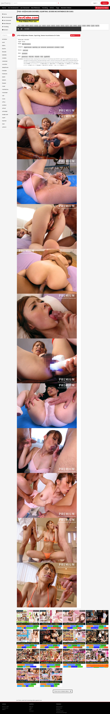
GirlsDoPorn (59, 708)
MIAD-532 (75, 647)
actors (52, 8)
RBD (87, 647)
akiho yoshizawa (22, 626)
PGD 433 (31, 56)
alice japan (31, 686)
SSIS (71, 26)
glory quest (52, 666)
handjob (101, 626)
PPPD (75, 26)
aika (65, 665)
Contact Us (5, 708)
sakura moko (50, 684)
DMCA (3, 709)
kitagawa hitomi (29, 665)
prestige (28, 666)
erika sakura (26, 44)
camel (65, 647)
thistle (65, 645)
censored (43, 47)
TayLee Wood (59, 711)
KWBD (52, 686)
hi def (62, 47)
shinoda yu (27, 684)
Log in (30, 708)
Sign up (105, 3)
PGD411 (79, 628)
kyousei (65, 628)
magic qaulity (33, 666)
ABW (22, 26)
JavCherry (5, 3)
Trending (45, 8)
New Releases (35, 8)
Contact (31, 711)
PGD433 (37, 56)
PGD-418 (106, 628)
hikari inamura (51, 665)
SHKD (58, 26)
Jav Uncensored (13, 8)
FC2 (19, 26)
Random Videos (66, 8)
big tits (23, 686)
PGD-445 (56, 647)
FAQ (30, 709)
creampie (66, 666)
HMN (27, 26)
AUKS (48, 26)
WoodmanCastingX (61, 712)
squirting (34, 47)
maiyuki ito (43, 684)
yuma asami (30, 626)
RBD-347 (106, 647)
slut (22, 628)
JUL (40, 26)
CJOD (92, 26)
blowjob (42, 686)
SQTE (67, 26)
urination (57, 47)
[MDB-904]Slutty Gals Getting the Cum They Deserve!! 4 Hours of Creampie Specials (74, 663)
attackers (91, 647)
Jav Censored (24, 8)
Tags (57, 8)
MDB (70, 666)
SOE (25, 628)
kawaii (55, 686)
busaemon (80, 666)
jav (39, 47)
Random (6, 30)
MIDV (44, 26)
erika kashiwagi (71, 665)
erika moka (43, 665)
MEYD (53, 26)
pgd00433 (47, 56)
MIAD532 (80, 647)
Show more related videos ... (62, 691)
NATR (97, 26)
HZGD (36, 26)
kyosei (49, 628)
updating (58, 666)
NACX (31, 26)
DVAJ (27, 686)
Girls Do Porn (59, 706)
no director (96, 647)
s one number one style (31, 628)
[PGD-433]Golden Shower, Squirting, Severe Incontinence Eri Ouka (27, 644)
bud (70, 645)
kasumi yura (90, 645)
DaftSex (58, 709)
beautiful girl (47, 686)
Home (4, 8)
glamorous (25, 56)
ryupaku (101, 647)
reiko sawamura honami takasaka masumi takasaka (96, 665)
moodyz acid (70, 647)
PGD (41, 56)
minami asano (21, 665)
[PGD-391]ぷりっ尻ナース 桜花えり (51, 624)
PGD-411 (75, 628)
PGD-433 (34, 647)
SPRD (88, 26)
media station (74, 666)
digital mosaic (28, 47)
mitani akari (20, 684)
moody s (82, 645)
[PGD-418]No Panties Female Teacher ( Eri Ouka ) (97, 624)
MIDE (79, 26)
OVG (48, 666)
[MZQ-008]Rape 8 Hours (28, 662)
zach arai (25, 50)
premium (24, 53)
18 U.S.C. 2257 (5, 706)
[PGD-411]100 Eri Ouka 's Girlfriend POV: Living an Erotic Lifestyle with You (74, 624)
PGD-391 (58, 628)
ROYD (62, 26)
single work (55, 626)
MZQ (24, 666)
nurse (60, 626)
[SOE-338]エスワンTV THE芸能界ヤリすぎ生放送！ (27, 624)
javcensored (50, 47)
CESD (84, 26)
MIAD (79, 645)
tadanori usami (94, 628)
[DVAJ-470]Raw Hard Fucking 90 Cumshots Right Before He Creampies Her (28, 682)
